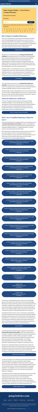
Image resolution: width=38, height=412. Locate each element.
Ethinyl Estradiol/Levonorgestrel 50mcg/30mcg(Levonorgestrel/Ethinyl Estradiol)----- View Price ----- (19, 193)
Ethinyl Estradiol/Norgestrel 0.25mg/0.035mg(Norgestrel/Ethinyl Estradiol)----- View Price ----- (19, 269)
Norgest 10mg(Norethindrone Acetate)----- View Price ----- (19, 294)
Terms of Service (30, 400)
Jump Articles (6, 4)
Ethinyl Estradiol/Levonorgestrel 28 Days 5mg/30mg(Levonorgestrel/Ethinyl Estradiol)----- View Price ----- (19, 151)
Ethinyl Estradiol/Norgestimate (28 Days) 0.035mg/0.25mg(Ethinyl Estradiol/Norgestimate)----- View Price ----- (19, 218)
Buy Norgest (19, 78)
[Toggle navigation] (36, 4)
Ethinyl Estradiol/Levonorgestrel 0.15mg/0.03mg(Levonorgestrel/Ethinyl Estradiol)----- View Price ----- (19, 176)
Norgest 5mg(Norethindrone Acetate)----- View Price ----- (19, 286)
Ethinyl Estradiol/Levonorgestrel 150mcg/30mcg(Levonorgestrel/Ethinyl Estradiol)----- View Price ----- (19, 201)
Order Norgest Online (19, 386)
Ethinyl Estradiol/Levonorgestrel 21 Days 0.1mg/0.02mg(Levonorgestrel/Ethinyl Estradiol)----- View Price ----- (19, 159)
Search (31, 22)
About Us (10, 400)
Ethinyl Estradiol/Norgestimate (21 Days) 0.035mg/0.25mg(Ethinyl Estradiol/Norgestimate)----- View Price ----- (19, 235)
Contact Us (15, 400)
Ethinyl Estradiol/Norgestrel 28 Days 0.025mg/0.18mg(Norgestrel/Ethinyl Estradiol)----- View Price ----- (19, 252)
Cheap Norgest (19, 326)
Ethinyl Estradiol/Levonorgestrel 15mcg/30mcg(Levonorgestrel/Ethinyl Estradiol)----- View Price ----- (19, 185)
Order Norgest (19, 50)
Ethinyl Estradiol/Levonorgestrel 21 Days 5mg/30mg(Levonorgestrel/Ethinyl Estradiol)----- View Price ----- (19, 168)
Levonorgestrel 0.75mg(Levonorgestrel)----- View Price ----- (19, 277)
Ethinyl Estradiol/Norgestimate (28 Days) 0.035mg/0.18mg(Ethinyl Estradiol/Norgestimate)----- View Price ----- (19, 210)
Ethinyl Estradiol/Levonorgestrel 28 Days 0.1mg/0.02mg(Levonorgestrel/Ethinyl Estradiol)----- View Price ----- (19, 143)
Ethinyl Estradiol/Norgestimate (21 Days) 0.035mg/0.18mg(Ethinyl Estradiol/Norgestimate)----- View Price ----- (19, 227)
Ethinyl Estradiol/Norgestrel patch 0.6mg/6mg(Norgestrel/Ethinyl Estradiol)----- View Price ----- (19, 244)
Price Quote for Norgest (19, 354)
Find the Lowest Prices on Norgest (19, 112)
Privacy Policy (23, 400)
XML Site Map (28, 408)
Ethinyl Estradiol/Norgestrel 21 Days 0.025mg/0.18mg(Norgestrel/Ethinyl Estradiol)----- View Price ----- (19, 260)
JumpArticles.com (19, 395)
